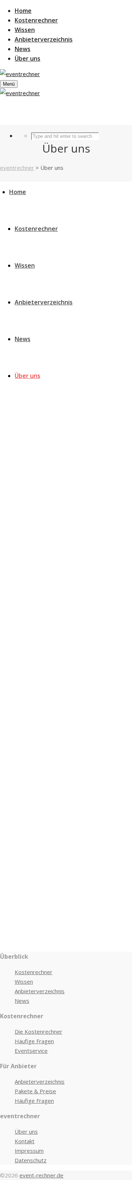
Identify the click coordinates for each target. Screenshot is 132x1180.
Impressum (29, 1150)
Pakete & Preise (35, 1091)
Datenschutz (31, 1160)
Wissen (24, 981)
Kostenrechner (33, 972)
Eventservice (31, 1050)
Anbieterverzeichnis (40, 991)
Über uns (26, 1131)
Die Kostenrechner (38, 1031)
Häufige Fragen (34, 1041)
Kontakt (24, 1141)
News (22, 1000)
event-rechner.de (41, 1175)
